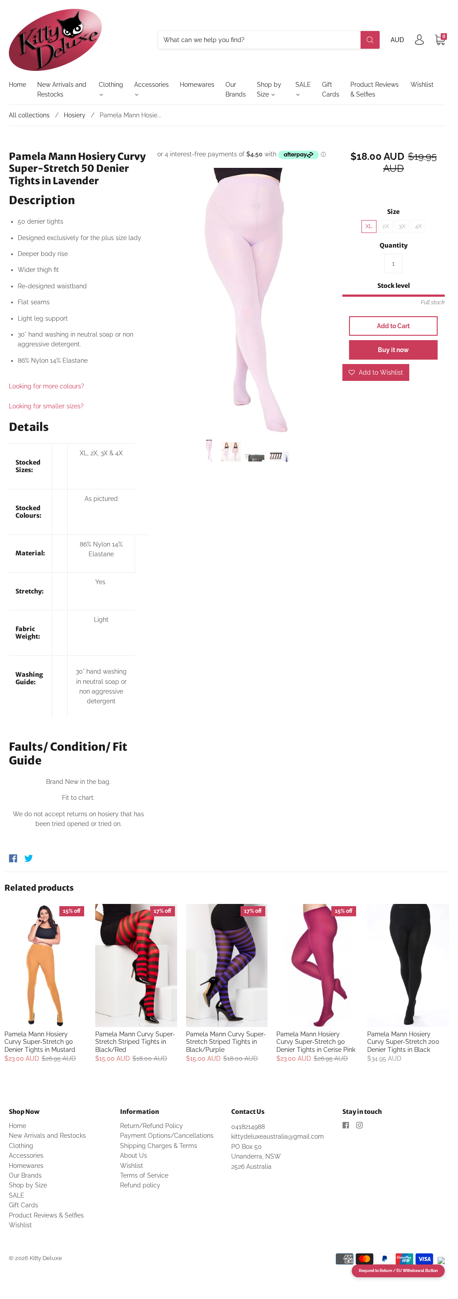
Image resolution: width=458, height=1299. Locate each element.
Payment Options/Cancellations (166, 1135)
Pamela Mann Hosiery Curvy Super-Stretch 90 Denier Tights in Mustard (39, 1042)
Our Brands (235, 89)
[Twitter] (29, 858)
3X (402, 226)
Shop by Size (269, 89)
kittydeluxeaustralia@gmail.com (277, 1136)
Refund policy (140, 1185)
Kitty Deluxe (46, 1258)
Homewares (197, 84)
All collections (29, 115)
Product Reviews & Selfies (374, 89)
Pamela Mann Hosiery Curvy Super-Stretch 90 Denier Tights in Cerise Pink (315, 1042)
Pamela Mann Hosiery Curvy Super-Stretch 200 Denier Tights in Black (403, 1042)
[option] (245, 300)
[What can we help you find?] (269, 39)
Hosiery (74, 115)
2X (385, 226)
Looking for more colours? (46, 386)
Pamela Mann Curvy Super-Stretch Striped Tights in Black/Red (135, 1042)
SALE (303, 84)
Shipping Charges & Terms (158, 1145)
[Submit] (370, 40)
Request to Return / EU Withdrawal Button (398, 1270)
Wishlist (422, 84)
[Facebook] (13, 858)
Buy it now (393, 349)
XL (369, 226)
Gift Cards (330, 89)
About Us (133, 1155)
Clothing (111, 84)
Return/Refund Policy (151, 1125)
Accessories (151, 84)
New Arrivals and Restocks (61, 89)
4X (418, 226)
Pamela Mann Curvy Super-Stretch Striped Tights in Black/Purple (226, 1042)
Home (17, 84)
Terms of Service (144, 1175)
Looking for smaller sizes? (46, 406)
